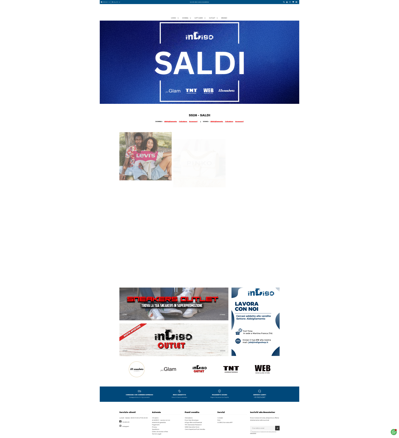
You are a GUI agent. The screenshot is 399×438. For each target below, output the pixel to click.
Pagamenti (155, 425)
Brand (224, 18)
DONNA (166, 171)
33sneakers (189, 418)
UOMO (125, 171)
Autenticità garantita (159, 422)
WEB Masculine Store (192, 427)
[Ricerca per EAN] (295, 2)
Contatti (220, 418)
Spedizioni (155, 429)
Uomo (173, 18)
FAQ (218, 420)
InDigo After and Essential (193, 422)
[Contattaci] (289, 2)
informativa (253, 433)
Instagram (125, 426)
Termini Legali (156, 434)
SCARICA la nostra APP (225, 422)
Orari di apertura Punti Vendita (195, 429)
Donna (185, 18)
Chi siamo (155, 418)
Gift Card (199, 18)
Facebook (125, 422)
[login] (286, 2)
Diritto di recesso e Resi (160, 431)
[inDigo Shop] (199, 14)
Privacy (154, 427)
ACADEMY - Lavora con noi (161, 420)
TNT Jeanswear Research (193, 425)
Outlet (212, 18)
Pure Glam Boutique (191, 420)
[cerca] (283, 2)
